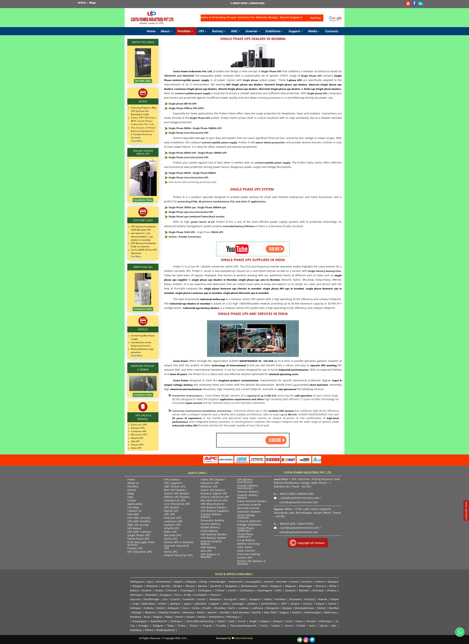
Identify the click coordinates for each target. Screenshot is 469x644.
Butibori (147, 590)
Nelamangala (312, 612)
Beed (264, 586)
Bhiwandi (152, 586)
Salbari (221, 621)
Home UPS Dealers (213, 479)
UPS (201, 31)
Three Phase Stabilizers (245, 535)
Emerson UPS (172, 518)
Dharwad (318, 590)
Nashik (256, 612)
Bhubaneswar (249, 586)
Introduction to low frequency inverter (141, 344)
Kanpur (295, 603)
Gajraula (135, 599)
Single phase (250, 80)
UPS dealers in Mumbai (210, 556)
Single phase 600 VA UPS (183, 103)
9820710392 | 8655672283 (248, 3)
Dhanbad (151, 595)
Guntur (201, 599)
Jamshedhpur (269, 603)
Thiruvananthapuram (243, 625)
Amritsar (306, 581)
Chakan (159, 590)
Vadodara (136, 630)
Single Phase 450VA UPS (182, 152)
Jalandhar (201, 603)
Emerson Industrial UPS (176, 547)
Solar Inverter (246, 550)
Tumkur (276, 625)
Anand (294, 581)
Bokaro (134, 590)
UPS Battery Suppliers (215, 511)
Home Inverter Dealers (252, 501)
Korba (196, 608)
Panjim (190, 617)
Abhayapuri (137, 581)
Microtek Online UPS (214, 500)
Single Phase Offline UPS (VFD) (186, 108)
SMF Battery (208, 547)
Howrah (322, 599)
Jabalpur (175, 603)
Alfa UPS (206, 551)
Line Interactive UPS (177, 504)
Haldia (268, 599)
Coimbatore (247, 590)
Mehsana (188, 612)
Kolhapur (135, 608)
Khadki (206, 608)
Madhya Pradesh (169, 612)
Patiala (202, 617)
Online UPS (244, 557)
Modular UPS (209, 486)
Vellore (149, 630)
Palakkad (135, 617)
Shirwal (310, 621)
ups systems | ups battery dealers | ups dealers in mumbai (142, 236)
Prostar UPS (135, 548)
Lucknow (243, 608)
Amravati (281, 581)
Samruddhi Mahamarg (200, 621)
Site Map (133, 507)
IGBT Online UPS (175, 486)
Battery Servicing (248, 543)
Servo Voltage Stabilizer (246, 516)
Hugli (136, 603)
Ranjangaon (139, 621)
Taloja (170, 625)
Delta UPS (170, 532)
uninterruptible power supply (192, 93)
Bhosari (190, 586)
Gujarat (175, 599)
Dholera (332, 590)
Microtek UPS (172, 535)
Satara (299, 621)
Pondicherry (216, 617)
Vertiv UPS (170, 538)
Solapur (264, 621)
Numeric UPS (172, 525)
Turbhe (300, 625)
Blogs (92, 2)
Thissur (193, 625)
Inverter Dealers (247, 491)
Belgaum (276, 586)
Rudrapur (176, 621)
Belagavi (137, 586)
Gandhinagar (151, 599)
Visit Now (315, 17)
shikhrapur (325, 621)
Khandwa (219, 608)
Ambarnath (236, 581)
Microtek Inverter (248, 508)
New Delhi (270, 612)
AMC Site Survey (138, 525)
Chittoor (220, 590)
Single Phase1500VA (204, 173)
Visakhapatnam (165, 630)
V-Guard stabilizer (249, 521)
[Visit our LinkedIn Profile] (420, 3)
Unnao (289, 625)
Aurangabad (253, 581)
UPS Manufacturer (213, 504)
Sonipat (277, 621)
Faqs (130, 497)
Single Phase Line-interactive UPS (188, 132)
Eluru (178, 595)
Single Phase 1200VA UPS (212, 152)
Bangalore (231, 586)
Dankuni (290, 590)
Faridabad (200, 595)
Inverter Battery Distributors (247, 487)
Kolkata (148, 608)
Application (134, 504)
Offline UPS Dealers (177, 497)
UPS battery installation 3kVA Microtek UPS (143, 228)
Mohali (321, 608)
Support (295, 31)
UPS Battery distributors (245, 481)
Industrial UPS (210, 483)
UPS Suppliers (173, 483)
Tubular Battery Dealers (211, 516)
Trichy (263, 625)
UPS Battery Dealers (214, 507)
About (165, 31)
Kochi (231, 608)
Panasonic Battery (212, 520)
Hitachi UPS (171, 528)
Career (131, 500)
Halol (243, 599)
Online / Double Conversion (185, 236)
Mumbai (334, 608)
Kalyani (320, 603)
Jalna (226, 603)
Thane (181, 625)
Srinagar (143, 625)
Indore (162, 603)
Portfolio (184, 31)
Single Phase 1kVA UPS (182, 232)
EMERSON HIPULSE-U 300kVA (143, 367)
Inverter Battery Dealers (247, 496)
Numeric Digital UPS (214, 493)
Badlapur (333, 581)
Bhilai (333, 586)
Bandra (202, 586)
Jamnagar (238, 603)
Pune (147, 617)
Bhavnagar (305, 586)
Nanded (225, 612)
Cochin (232, 590)
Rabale (154, 621)
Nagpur (284, 612)
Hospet (334, 599)
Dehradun (136, 595)
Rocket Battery (210, 527)
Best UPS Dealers (175, 490)
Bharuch (321, 586)
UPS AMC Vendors (139, 521)
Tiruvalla (220, 625)
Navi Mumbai (241, 612)
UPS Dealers (172, 479)
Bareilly (165, 586)
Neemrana (330, 612)
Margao (287, 608)
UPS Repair (134, 528)
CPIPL (184, 638)
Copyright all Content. (311, 543)
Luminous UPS (173, 521)
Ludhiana (257, 608)
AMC (234, 31)
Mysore (212, 612)
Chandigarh (187, 590)
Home (151, 31)
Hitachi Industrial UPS (178, 555)
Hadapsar (215, 599)
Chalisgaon (205, 590)
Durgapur (166, 595)
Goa (165, 599)
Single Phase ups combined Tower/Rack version (197, 216)
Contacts (331, 31)
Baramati (216, 586)
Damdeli (304, 590)
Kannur (307, 603)
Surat (288, 621)
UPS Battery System (213, 538)
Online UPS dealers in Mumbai (251, 562)
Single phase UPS (317, 93)
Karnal (332, 603)
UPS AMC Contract (139, 532)
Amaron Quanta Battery (211, 543)
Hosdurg (309, 599)
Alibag (203, 581)
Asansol (268, 581)
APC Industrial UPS (139, 552)
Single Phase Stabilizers (245, 529)
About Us (133, 483)
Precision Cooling (248, 554)
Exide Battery (209, 531)
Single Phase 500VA (180, 128)
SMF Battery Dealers (214, 534)
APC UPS (169, 514)
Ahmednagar (218, 581)
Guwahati (189, 599)
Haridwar (280, 599)
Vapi (333, 625)
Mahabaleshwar (304, 608)
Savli (231, 621)
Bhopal (177, 586)
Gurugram (230, 599)
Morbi (200, 612)
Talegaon (158, 625)
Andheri (320, 581)
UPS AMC (133, 514)
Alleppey (191, 581)
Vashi (312, 625)
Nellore (296, 612)
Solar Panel (244, 547)
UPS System (171, 507)
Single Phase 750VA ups (182, 207)
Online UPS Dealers (176, 493)
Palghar (157, 617)
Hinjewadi (295, 599)
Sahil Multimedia (243, 638)
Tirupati (207, 625)
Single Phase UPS (271, 71)
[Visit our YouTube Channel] (408, 3)
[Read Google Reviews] (335, 19)
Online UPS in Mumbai (179, 542)
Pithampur (233, 617)
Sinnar (242, 621)
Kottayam (173, 608)
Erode (187, 595)
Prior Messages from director (140, 543)
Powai (168, 617)
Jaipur (187, 603)
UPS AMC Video (143, 80)
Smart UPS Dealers (213, 490)
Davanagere (264, 590)
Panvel (179, 617)
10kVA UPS (217, 232)
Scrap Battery (246, 540)
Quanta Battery (211, 524)
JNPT (284, 603)
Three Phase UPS (138, 538)
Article (82, 2)
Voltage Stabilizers (249, 524)
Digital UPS (171, 511)
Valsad (323, 625)
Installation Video (143, 199)
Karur (185, 608)
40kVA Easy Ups (142, 267)
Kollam (160, 608)
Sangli (253, 621)
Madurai (150, 612)
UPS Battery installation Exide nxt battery (143, 245)
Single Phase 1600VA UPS (207, 128)
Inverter (252, 31)
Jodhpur (253, 603)
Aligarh (178, 581)
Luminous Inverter (249, 504)
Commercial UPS (174, 500)
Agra (150, 581)
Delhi (278, 590)
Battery (218, 31)
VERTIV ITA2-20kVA (143, 42)
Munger (137, 612)
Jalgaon (214, 603)
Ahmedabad (163, 581)
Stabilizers (273, 31)
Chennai (172, 590)
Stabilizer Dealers (249, 511)
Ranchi (163, 621)
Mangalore (272, 608)
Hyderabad (148, 603)
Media (313, 31)
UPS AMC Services (139, 518)
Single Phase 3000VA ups (211, 207)
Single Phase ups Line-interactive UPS (191, 212)
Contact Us (134, 511)
